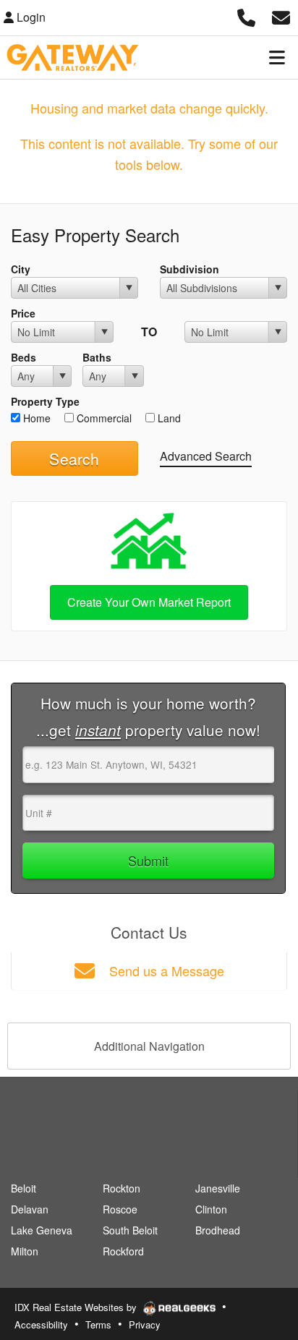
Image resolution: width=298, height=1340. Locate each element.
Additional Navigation (149, 1046)
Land (168, 418)
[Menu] (277, 57)
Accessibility (41, 1324)
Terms (98, 1324)
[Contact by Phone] (246, 15)
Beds (23, 357)
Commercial (103, 418)
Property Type (45, 401)
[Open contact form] (281, 15)
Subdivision (189, 269)
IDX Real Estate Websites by (77, 1307)
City (20, 269)
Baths (96, 357)
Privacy (145, 1324)
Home (35, 418)
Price (23, 313)
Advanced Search (206, 456)
